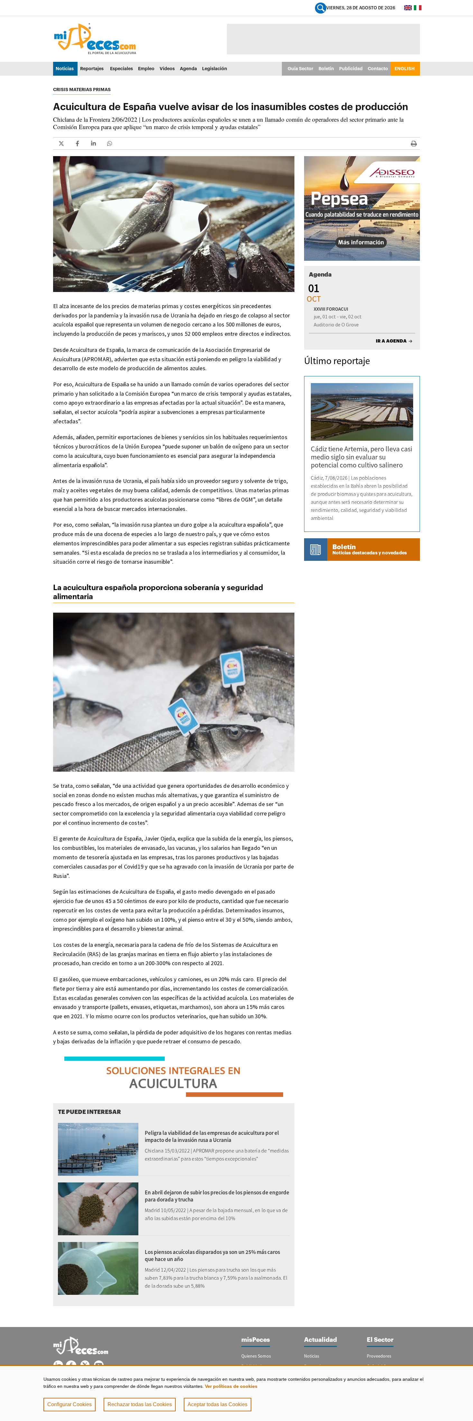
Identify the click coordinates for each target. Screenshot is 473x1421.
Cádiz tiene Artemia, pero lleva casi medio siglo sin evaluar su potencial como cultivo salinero (361, 456)
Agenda (188, 68)
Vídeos (167, 68)
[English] (408, 7)
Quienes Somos (256, 1356)
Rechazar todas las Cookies (139, 1404)
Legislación (214, 68)
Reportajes (92, 68)
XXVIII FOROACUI (331, 309)
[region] (236, 1393)
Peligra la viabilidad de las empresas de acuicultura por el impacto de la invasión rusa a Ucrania (212, 1136)
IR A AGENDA (391, 341)
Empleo (146, 68)
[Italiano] (418, 7)
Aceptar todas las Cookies (217, 1404)
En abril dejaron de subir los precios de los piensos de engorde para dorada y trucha (217, 1196)
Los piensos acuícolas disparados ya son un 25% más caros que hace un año (212, 1255)
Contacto (378, 68)
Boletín (326, 68)
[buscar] (320, 8)
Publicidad (351, 68)
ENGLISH (404, 68)
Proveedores (379, 1356)
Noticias (65, 68)
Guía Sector (300, 68)
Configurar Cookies (69, 1404)
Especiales (121, 68)
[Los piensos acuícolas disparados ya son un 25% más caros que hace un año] (98, 1268)
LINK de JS (61, 143)
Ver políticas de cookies (231, 1386)
